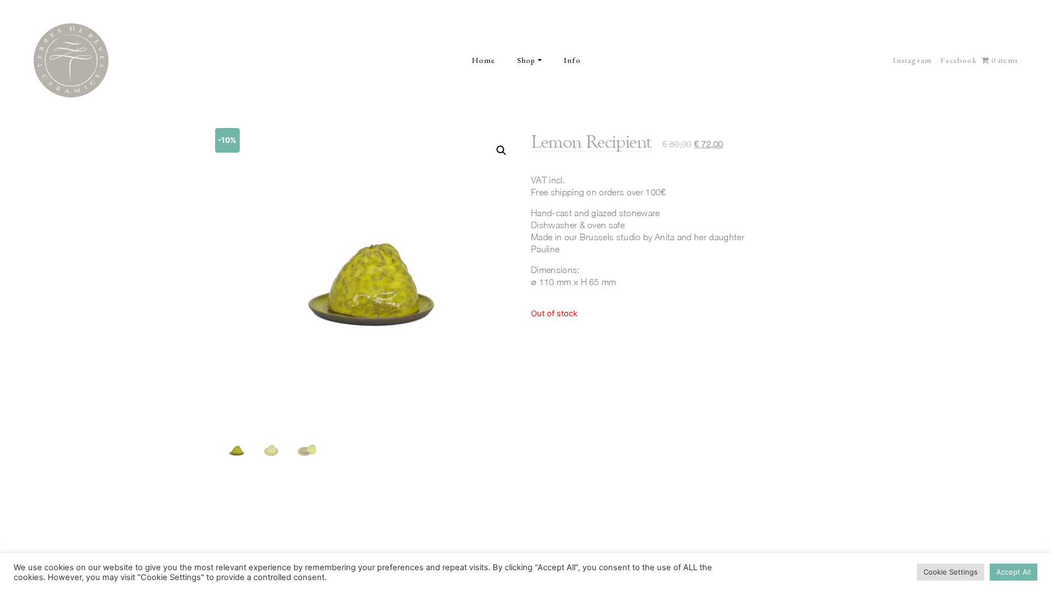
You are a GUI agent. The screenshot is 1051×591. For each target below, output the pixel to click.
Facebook (958, 60)
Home (483, 60)
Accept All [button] (1013, 571)
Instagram (912, 60)
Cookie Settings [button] (950, 571)
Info (572, 60)
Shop (526, 60)
